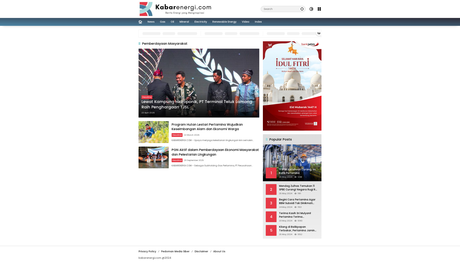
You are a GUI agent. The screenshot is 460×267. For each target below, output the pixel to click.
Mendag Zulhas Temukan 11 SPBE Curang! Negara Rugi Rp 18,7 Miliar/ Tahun (298, 187)
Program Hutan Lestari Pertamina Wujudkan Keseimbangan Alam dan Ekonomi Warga (207, 126)
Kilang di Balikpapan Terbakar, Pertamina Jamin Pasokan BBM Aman (297, 228)
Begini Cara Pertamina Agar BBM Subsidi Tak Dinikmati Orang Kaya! (297, 201)
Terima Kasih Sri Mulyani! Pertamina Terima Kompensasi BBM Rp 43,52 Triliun (296, 215)
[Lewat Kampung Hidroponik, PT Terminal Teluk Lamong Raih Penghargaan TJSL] (199, 83)
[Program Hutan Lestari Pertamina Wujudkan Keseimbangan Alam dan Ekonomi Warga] (154, 132)
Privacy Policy (147, 251)
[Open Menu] (319, 9)
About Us (219, 251)
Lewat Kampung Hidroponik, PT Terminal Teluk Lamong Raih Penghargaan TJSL (196, 104)
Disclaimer (201, 251)
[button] (302, 9)
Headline (146, 97)
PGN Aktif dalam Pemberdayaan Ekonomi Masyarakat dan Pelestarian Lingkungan (215, 151)
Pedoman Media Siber (175, 251)
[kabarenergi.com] (177, 9)
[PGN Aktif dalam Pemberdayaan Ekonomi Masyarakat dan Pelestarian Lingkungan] (154, 157)
